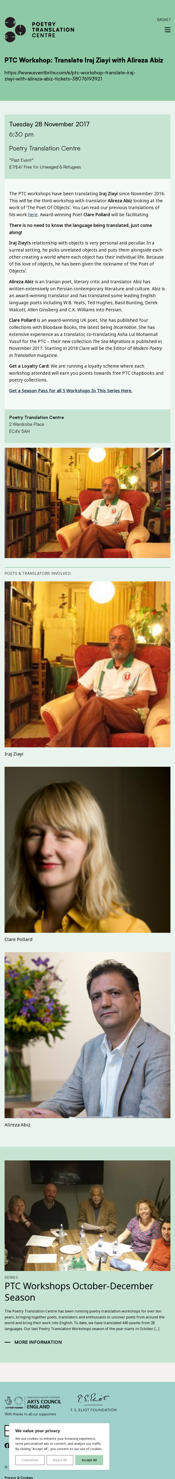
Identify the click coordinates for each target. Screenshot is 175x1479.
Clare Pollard (19, 939)
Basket (164, 19)
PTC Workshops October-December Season (79, 1291)
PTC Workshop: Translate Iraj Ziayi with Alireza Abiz (84, 60)
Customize (30, 1460)
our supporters (44, 1414)
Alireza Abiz (17, 1125)
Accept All (89, 1460)
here (33, 214)
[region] (59, 1446)
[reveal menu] (167, 30)
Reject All (60, 1460)
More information (38, 1342)
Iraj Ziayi (14, 754)
